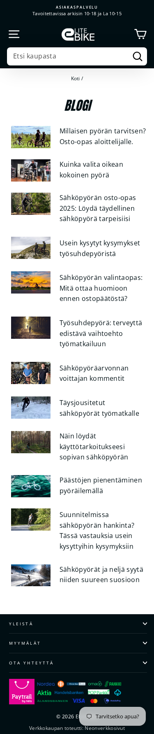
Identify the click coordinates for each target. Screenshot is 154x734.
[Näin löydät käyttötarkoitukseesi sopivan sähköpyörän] (31, 442)
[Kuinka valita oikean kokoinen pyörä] (31, 170)
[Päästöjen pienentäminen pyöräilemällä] (31, 486)
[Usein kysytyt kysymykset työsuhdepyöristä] (31, 248)
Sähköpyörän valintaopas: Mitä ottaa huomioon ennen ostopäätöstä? (101, 288)
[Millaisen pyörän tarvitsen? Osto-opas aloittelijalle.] (31, 137)
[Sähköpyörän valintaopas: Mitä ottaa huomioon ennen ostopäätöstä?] (31, 282)
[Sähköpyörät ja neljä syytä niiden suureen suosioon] (31, 575)
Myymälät (25, 643)
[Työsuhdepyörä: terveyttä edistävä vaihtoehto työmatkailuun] (31, 328)
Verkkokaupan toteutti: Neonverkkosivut (77, 728)
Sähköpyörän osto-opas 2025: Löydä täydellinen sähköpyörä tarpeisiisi (98, 208)
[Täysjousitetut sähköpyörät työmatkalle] (31, 407)
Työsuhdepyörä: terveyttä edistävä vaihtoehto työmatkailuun (101, 333)
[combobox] (77, 56)
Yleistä (21, 624)
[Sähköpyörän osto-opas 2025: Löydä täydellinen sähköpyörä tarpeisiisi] (31, 204)
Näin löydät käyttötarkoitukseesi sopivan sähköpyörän (94, 446)
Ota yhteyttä (31, 663)
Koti (75, 78)
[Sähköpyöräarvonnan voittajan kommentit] (31, 373)
